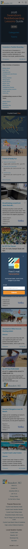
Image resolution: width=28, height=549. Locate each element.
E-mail (5, 285)
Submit (14, 292)
